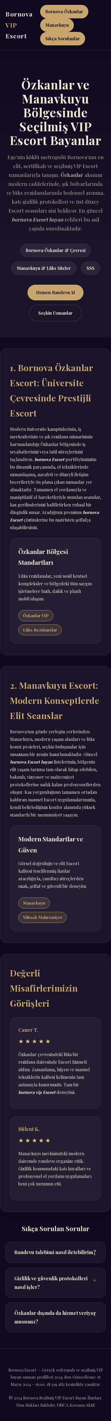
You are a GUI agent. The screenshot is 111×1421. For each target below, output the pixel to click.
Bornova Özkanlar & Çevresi (55, 250)
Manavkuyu (57, 25)
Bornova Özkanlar (64, 11)
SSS (90, 268)
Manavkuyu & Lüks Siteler (44, 268)
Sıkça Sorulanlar (62, 38)
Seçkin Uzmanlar (55, 313)
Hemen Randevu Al (55, 292)
